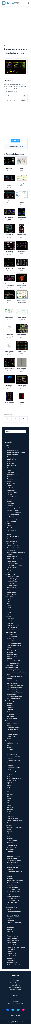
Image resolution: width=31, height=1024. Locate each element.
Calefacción (10, 501)
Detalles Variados (11, 561)
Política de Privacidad (15, 989)
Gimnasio (9, 534)
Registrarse (15, 980)
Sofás (8, 792)
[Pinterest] (23, 419)
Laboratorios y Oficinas (13, 772)
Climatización (8, 494)
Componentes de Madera (13, 450)
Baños (8, 800)
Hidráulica (9, 659)
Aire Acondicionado (12, 497)
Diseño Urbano (9, 596)
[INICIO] (4, 45)
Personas (7, 836)
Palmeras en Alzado (12, 962)
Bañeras (9, 798)
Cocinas (9, 745)
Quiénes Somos (15, 985)
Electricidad (8, 616)
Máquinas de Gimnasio (13, 537)
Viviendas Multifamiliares (14, 889)
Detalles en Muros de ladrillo (14, 559)
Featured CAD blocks (15, 1015)
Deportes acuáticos (12, 530)
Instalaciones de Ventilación (14, 696)
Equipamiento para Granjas (14, 512)
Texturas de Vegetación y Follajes (16, 947)
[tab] (8, 80)
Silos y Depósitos (11, 521)
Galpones (9, 876)
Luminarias (10, 621)
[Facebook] (8, 419)
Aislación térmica (11, 499)
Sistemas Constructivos (11, 907)
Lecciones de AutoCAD (13, 585)
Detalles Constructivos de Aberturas (16, 452)
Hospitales (10, 878)
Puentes (9, 829)
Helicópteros (10, 716)
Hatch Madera (10, 927)
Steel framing (10, 920)
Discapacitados (11, 483)
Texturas (7, 925)
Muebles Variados (11, 781)
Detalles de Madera (12, 556)
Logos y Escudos (11, 898)
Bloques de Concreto (12, 545)
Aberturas (7, 446)
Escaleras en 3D (11, 490)
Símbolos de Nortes (12, 903)
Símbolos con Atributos (13, 900)
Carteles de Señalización (13, 896)
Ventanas (9, 477)
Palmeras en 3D (11, 960)
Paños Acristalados (12, 466)
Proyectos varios (9, 849)
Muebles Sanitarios (10, 794)
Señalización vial (11, 834)
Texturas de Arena (12, 934)
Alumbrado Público (12, 654)
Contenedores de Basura (13, 727)
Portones (9, 468)
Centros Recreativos (12, 867)
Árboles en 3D (10, 951)
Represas (9, 832)
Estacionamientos (11, 874)
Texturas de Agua (11, 931)
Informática (10, 765)
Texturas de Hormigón (13, 940)
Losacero (9, 918)
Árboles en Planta (11, 956)
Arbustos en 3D (11, 958)
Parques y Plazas (11, 736)
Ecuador (9, 607)
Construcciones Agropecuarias (13, 508)
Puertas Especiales (12, 474)
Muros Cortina (10, 463)
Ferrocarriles (10, 714)
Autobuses (9, 705)
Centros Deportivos (12, 528)
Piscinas (9, 738)
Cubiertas (9, 554)
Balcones (9, 448)
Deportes (7, 523)
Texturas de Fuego (12, 938)
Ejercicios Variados (12, 583)
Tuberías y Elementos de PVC (14, 821)
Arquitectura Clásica (12, 743)
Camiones (9, 712)
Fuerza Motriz (10, 619)
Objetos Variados (11, 783)
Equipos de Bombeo (12, 634)
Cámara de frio (11, 503)
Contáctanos (15, 1001)
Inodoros (9, 812)
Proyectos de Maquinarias (14, 645)
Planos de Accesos (12, 492)
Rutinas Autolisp (11, 592)
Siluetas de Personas (12, 847)
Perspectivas (10, 590)
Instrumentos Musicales (13, 767)
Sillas (8, 787)
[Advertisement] (15, 24)
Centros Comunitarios (12, 863)
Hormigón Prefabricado (13, 916)
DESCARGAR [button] (15, 141)
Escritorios (9, 758)
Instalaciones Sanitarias (13, 698)
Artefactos (9, 796)
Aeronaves (9, 703)
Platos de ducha (11, 816)
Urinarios (9, 823)
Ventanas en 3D (11, 479)
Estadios (9, 532)
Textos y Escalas (11, 594)
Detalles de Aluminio (12, 454)
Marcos (9, 461)
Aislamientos (10, 543)
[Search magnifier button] (24, 431)
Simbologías (8, 894)
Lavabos (9, 814)
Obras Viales (8, 825)
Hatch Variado (10, 929)
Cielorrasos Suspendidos (13, 548)
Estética (9, 763)
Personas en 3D (11, 843)
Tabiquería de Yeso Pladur (14, 923)
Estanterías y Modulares (13, 761)
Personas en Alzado (12, 845)
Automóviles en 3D (12, 710)
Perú (8, 614)
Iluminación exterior (12, 730)
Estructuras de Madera (13, 914)
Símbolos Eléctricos (12, 628)
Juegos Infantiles (11, 732)
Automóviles (10, 707)
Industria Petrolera (12, 641)
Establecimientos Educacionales (15, 872)
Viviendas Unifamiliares (13, 891)
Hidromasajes (10, 807)
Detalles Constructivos (11, 541)
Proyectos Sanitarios (12, 818)
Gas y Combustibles (12, 656)
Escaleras (9, 486)
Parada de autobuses (12, 734)
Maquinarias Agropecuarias (14, 519)
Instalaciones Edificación (11, 667)
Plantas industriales (12, 885)
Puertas (9, 470)
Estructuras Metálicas (12, 563)
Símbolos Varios (11, 905)
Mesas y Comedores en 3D (14, 778)
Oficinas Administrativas (13, 883)
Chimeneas (10, 505)
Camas (11, 749)
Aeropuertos (10, 852)
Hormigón (9, 570)
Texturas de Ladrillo (12, 942)
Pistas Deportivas (11, 539)
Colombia (9, 605)
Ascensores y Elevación (13, 670)
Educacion (9, 752)
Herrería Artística (11, 459)
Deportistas (10, 838)
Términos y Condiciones (15, 987)
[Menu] (28, 3)
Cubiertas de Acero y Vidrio (14, 911)
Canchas (9, 525)
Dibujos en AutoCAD (10, 574)
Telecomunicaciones (12, 665)
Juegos (9, 769)
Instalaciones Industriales (14, 643)
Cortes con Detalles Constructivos (16, 552)
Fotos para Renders (12, 840)
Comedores (10, 869)
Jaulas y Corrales (11, 517)
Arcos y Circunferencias (13, 576)
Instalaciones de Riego (13, 514)
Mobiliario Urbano (9, 721)
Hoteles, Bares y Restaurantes (15, 880)
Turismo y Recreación (12, 887)
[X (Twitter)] (16, 419)
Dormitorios (10, 747)
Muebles (7, 741)
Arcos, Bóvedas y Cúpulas (14, 579)
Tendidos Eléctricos (12, 630)
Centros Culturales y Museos (14, 865)
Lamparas (9, 774)
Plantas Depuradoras (14, 663)
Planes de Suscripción (15, 983)
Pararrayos (10, 623)
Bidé (8, 803)
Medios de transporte (10, 701)
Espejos (9, 805)
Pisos (8, 572)
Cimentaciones (11, 550)
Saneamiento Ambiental (13, 661)
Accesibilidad (8, 481)
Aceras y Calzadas (12, 723)
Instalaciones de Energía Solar (15, 685)
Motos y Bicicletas (12, 718)
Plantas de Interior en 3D (13, 965)
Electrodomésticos (12, 754)
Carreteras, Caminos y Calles (14, 827)
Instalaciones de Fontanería (14, 687)
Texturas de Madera (12, 945)
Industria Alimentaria (12, 636)
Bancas (9, 725)
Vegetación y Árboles (10, 949)
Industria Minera (11, 639)
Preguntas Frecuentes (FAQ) (15, 1003)
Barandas (11, 488)
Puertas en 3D (10, 472)
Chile (8, 603)
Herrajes (9, 457)
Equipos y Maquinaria (10, 632)
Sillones (9, 789)
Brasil (8, 601)
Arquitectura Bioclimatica (13, 856)
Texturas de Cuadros (12, 936)
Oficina (9, 785)
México (9, 612)
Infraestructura (9, 652)
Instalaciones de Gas (12, 690)
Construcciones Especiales (14, 510)
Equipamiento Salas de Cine (14, 756)
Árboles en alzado (11, 954)
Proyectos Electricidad (13, 625)
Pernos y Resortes (12, 588)
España (9, 610)
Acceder (21, 147)
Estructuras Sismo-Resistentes (15, 565)
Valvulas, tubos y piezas (13, 650)
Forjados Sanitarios (12, 568)
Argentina (9, 599)
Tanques (9, 647)
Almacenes (10, 854)
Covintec (9, 909)
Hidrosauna (10, 809)
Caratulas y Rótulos (12, 581)
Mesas (8, 776)
